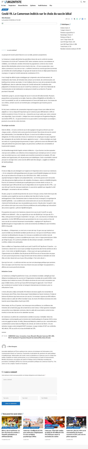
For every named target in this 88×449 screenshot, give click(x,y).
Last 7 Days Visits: (66, 39)
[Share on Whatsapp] (77, 19)
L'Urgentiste (13, 2)
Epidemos (55, 425)
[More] (85, 19)
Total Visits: (64, 46)
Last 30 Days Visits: (66, 42)
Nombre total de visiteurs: (68, 49)
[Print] (82, 19)
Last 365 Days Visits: (66, 44)
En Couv (5, 9)
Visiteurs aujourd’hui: (67, 32)
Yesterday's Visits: (66, 35)
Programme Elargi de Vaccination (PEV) (30, 338)
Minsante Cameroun (42, 336)
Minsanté (33, 336)
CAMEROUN (11, 336)
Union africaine (46, 338)
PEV (9, 338)
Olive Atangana (6, 17)
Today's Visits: (65, 30)
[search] (81, 2)
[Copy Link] (80, 19)
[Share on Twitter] (74, 19)
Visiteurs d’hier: (65, 37)
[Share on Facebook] (72, 19)
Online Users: (64, 28)
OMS (52, 336)
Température (13, 427)
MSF (49, 336)
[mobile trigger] (3, 2)
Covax (28, 336)
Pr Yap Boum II (15, 338)
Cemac (17, 336)
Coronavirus (23, 336)
